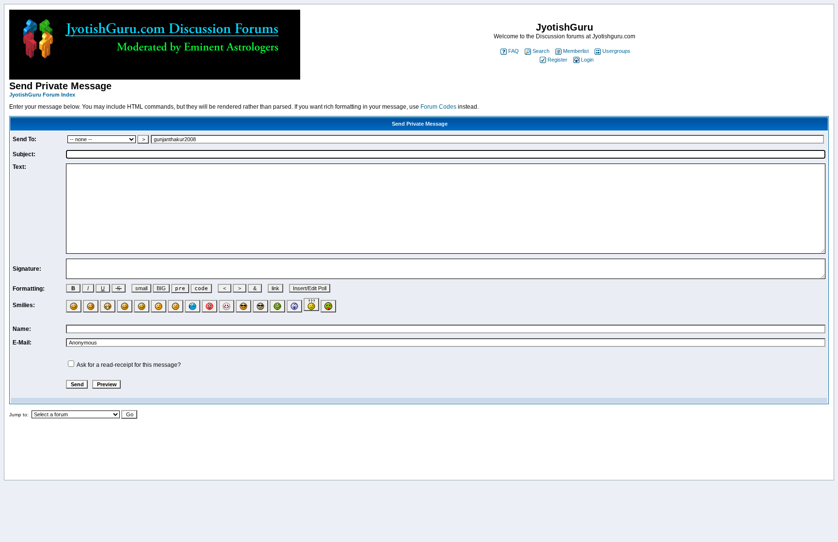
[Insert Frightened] (294, 306)
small (141, 288)
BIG (161, 288)
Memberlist (576, 51)
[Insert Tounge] (124, 306)
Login (587, 60)
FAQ (513, 51)
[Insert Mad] (209, 306)
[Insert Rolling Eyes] (277, 306)
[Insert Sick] (328, 306)
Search (540, 51)
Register (557, 60)
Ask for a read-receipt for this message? (129, 364)
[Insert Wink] (90, 306)
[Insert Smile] (73, 306)
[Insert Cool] (243, 306)
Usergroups (616, 51)
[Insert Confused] (311, 304)
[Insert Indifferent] (158, 306)
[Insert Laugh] (141, 306)
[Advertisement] (419, 453)
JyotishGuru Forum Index (42, 95)
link (275, 288)
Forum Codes (438, 106)
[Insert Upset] (192, 306)
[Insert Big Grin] (107, 306)
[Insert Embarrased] (226, 306)
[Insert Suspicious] (260, 306)
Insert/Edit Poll (309, 288)
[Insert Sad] (175, 306)
